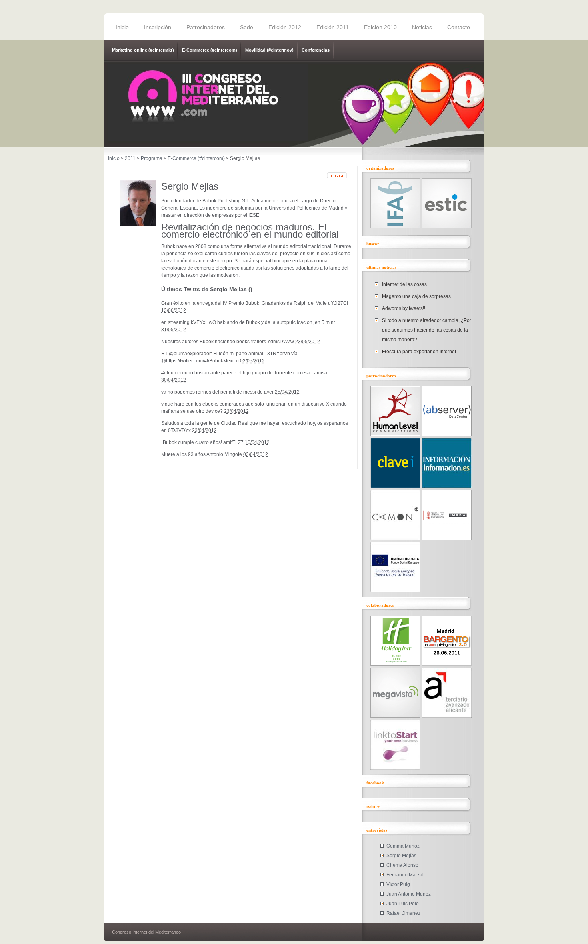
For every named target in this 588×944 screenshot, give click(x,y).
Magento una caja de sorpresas (416, 296)
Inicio (122, 27)
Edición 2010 (380, 27)
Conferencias (316, 50)
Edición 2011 (332, 27)
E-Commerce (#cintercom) (209, 50)
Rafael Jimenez (403, 913)
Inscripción (157, 27)
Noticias (422, 27)
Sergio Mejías (401, 855)
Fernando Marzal (405, 875)
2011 (130, 158)
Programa (151, 158)
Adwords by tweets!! (403, 308)
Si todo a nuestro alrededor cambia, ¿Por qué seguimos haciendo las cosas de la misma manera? (426, 330)
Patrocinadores (205, 27)
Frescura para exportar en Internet (419, 351)
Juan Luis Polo (402, 903)
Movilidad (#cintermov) (269, 50)
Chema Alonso (402, 865)
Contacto (458, 27)
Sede (246, 27)
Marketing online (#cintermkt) (143, 50)
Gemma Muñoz (403, 846)
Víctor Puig (398, 884)
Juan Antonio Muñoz (408, 894)
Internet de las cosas (404, 284)
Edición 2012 (284, 27)
